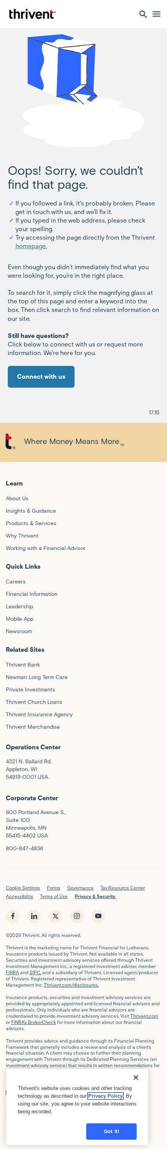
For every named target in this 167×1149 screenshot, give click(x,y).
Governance (80, 888)
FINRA (12, 972)
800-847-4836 (24, 848)
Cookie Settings (23, 888)
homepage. (31, 246)
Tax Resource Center (123, 888)
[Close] (135, 1077)
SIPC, (35, 972)
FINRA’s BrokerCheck (33, 1022)
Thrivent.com (144, 1016)
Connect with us (41, 376)
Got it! (111, 1131)
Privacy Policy (105, 1096)
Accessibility (19, 896)
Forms (53, 888)
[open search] (143, 14)
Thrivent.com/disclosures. (71, 985)
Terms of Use (54, 896)
